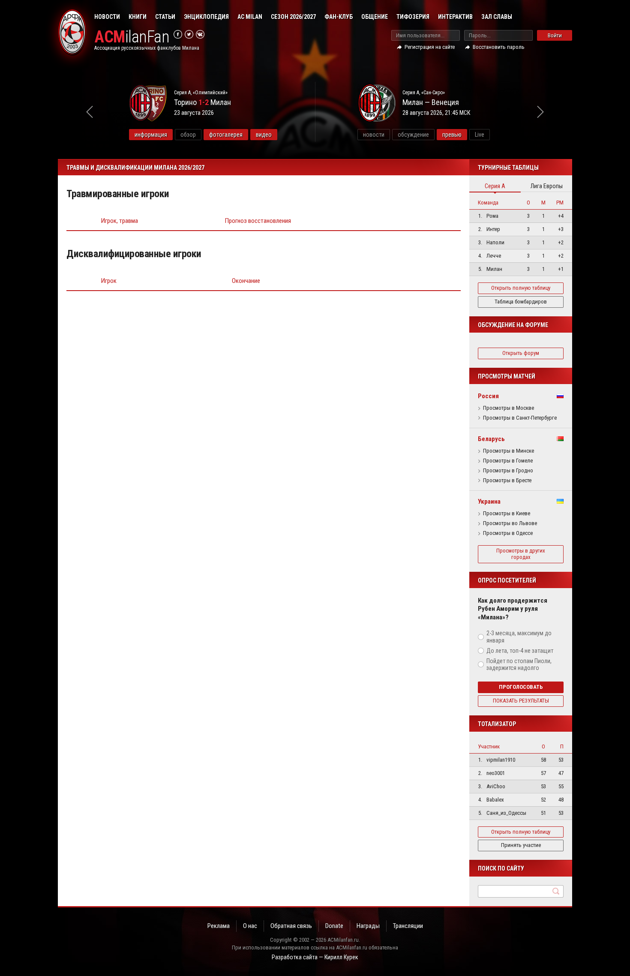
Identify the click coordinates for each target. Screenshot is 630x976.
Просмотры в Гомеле (508, 461)
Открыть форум (520, 353)
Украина (489, 501)
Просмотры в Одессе (508, 533)
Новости (107, 16)
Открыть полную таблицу (520, 288)
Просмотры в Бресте (507, 480)
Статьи (165, 16)
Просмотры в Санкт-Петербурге (520, 418)
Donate (334, 926)
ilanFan (131, 37)
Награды (368, 926)
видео (264, 134)
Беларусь (491, 439)
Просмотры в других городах (520, 553)
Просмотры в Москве (508, 408)
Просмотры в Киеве (506, 514)
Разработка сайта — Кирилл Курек (315, 957)
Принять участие (521, 845)
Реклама (218, 926)
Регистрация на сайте (430, 47)
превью (452, 134)
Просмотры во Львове (510, 523)
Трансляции (408, 926)
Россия (488, 396)
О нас (250, 926)
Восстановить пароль (499, 47)
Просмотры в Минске (508, 451)
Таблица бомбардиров (521, 301)
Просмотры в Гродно (508, 471)
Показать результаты (521, 700)
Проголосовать (521, 687)
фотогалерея (226, 134)
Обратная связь (291, 926)
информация (151, 134)
